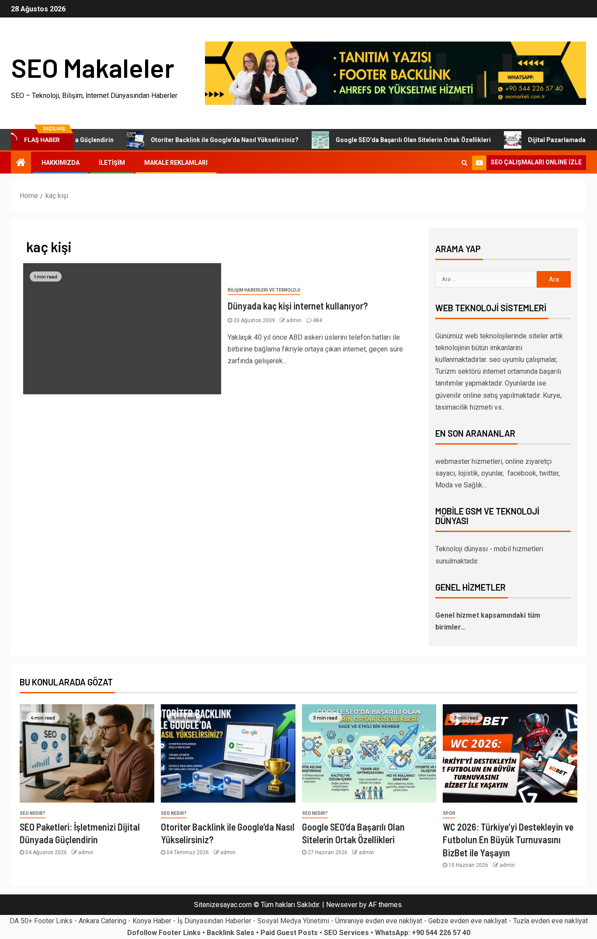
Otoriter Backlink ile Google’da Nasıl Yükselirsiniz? (204, 139)
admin (294, 320)
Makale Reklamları (176, 162)
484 (317, 320)
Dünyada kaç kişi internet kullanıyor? (298, 305)
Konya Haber (151, 921)
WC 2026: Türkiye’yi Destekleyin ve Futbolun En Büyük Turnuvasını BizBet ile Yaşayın (508, 839)
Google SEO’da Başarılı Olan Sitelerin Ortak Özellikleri (392, 139)
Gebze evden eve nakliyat (467, 921)
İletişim (112, 162)
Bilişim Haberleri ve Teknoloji (264, 290)
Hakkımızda (61, 162)
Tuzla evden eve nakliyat (550, 921)
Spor (449, 813)
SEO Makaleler (92, 67)
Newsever (342, 905)
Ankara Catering (102, 921)
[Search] (464, 162)
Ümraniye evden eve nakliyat (378, 921)
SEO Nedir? (32, 813)
